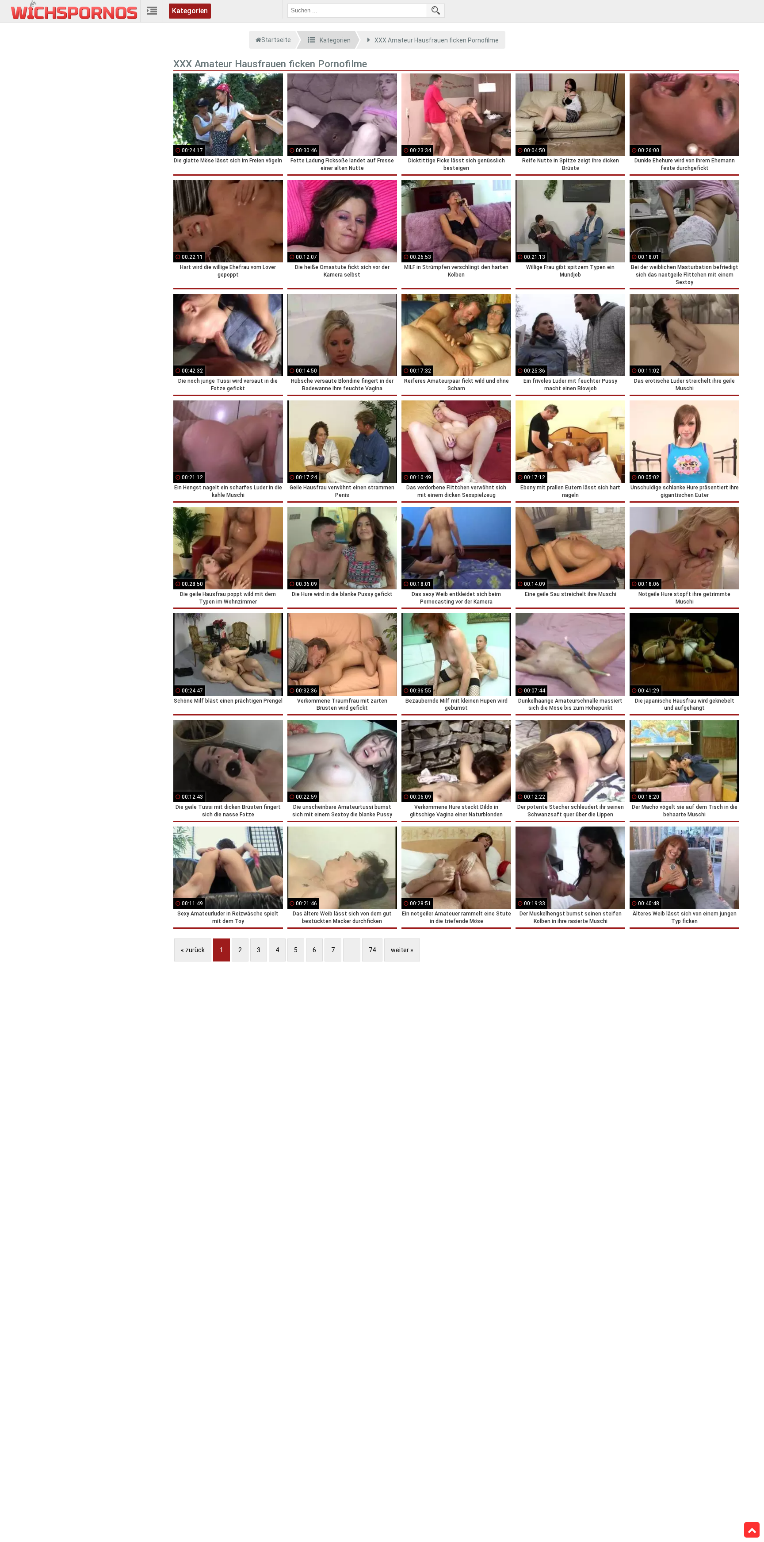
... (352, 950)
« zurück (193, 950)
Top (752, 1530)
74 (372, 950)
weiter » (402, 950)
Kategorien (190, 11)
